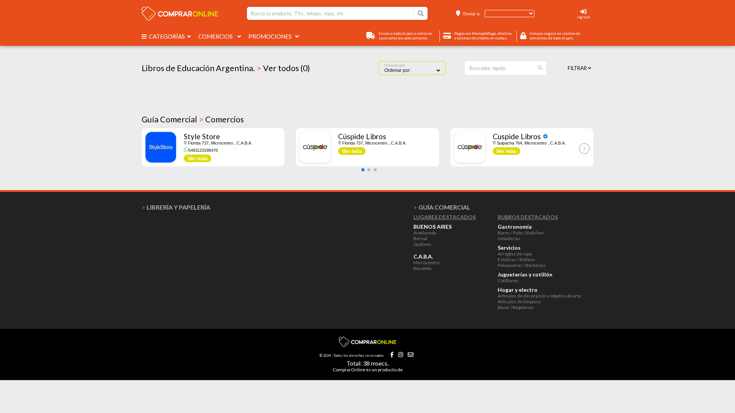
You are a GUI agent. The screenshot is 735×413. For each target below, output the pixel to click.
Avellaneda (424, 233)
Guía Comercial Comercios (193, 119)
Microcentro (426, 262)
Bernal (420, 238)
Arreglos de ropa (515, 254)
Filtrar (578, 68)
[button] (362, 169)
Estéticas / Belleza (516, 259)
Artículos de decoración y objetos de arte (539, 296)
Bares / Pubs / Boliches (521, 233)
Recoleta (422, 268)
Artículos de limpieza (519, 301)
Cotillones (508, 280)
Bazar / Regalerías (516, 307)
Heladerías (509, 238)
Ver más (198, 158)
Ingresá (583, 17)
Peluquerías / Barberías (522, 265)
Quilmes (422, 244)
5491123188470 (203, 150)
